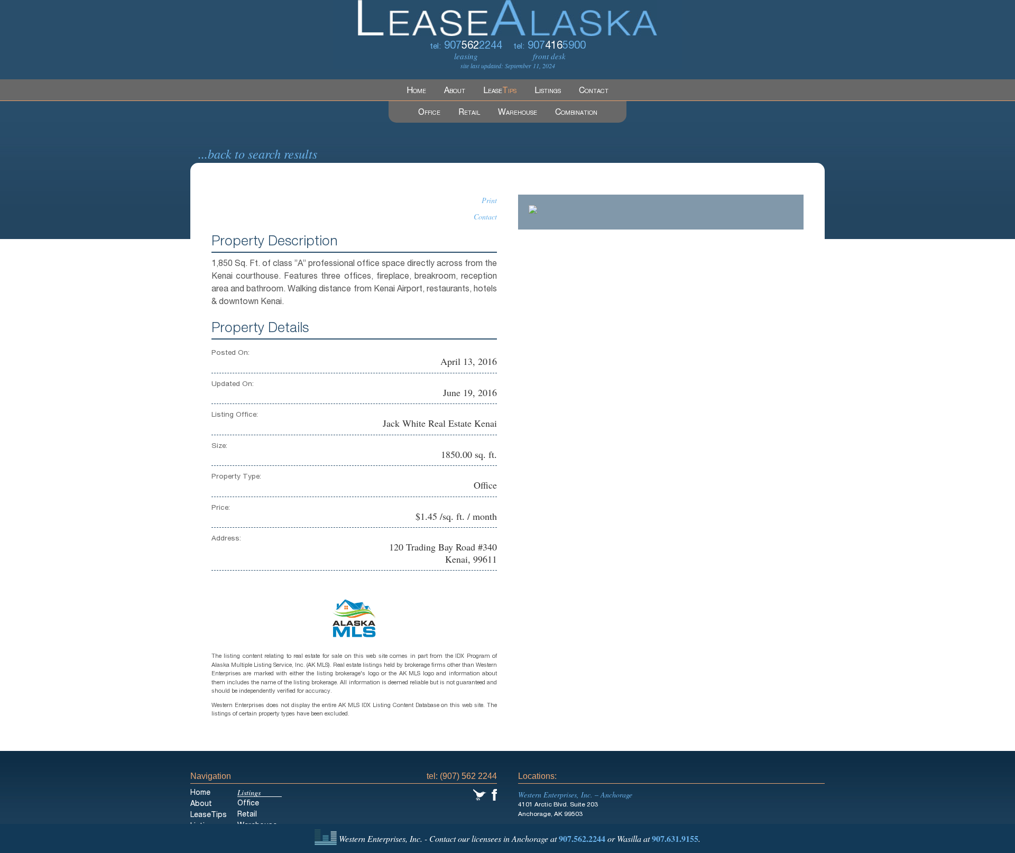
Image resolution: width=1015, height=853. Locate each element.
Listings (547, 91)
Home (416, 91)
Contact (593, 91)
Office (429, 113)
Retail (469, 113)
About (454, 91)
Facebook (494, 795)
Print (489, 200)
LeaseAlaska (507, 18)
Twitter (479, 795)
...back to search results (257, 153)
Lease (499, 91)
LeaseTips (208, 815)
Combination (576, 113)
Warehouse (517, 113)
